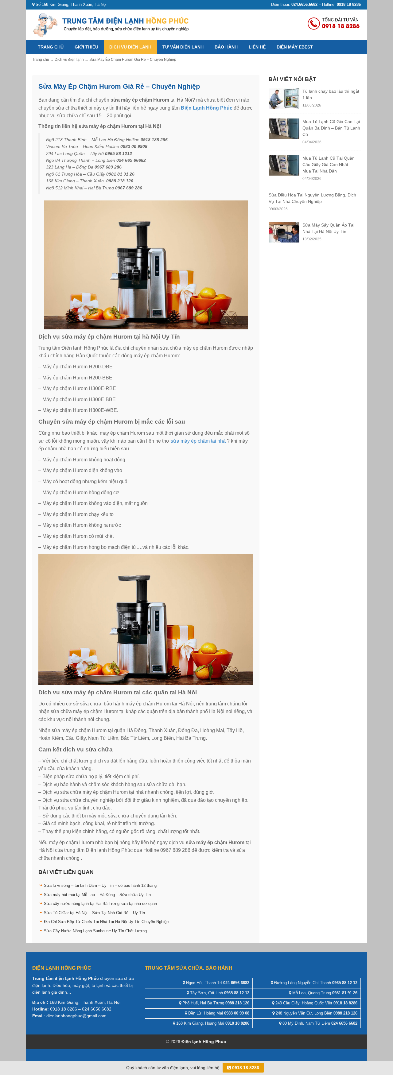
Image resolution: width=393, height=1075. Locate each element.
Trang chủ (51, 47)
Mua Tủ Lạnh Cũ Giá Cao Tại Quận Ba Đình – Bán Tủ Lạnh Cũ (331, 128)
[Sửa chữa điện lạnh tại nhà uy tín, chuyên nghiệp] (112, 24)
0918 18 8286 (245, 1067)
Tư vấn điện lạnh (183, 47)
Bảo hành (226, 47)
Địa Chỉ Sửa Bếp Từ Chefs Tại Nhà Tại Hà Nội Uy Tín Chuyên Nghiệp (106, 921)
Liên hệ (257, 47)
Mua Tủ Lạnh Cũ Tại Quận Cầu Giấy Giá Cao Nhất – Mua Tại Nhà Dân (328, 164)
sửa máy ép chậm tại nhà (198, 441)
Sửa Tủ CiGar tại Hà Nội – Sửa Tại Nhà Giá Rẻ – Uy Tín (94, 912)
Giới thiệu (86, 47)
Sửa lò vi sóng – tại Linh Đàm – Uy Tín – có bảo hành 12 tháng (100, 885)
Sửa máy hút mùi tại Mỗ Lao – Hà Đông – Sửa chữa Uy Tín (97, 894)
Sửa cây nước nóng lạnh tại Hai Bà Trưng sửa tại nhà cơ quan (100, 903)
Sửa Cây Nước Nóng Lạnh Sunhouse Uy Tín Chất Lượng (95, 931)
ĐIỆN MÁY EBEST (295, 47)
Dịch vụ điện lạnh (130, 47)
